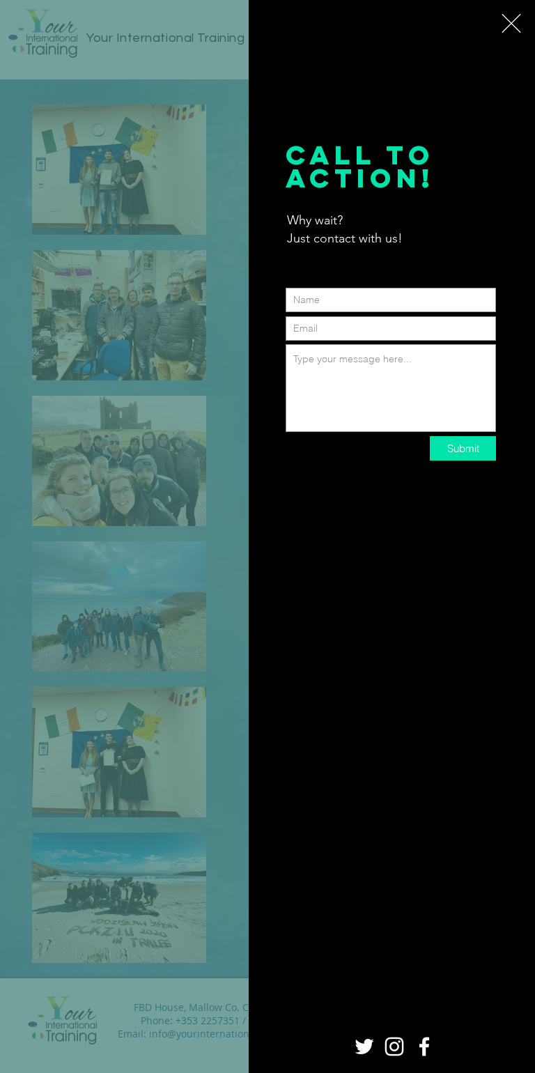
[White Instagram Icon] (394, 1046)
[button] (511, 23)
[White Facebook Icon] (424, 1046)
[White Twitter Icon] (364, 1046)
